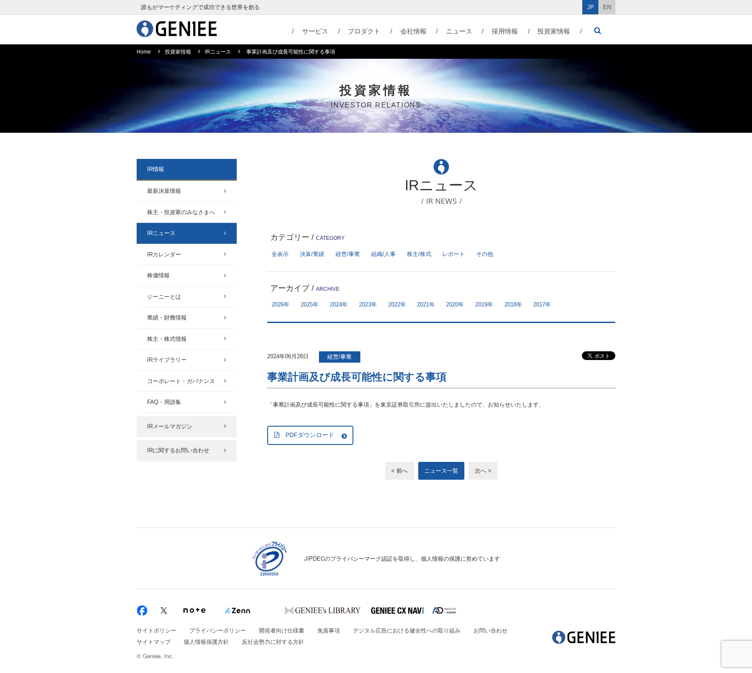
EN (607, 7)
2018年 (513, 304)
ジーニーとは (164, 296)
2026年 (280, 304)
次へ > (483, 471)
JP (590, 7)
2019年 (484, 304)
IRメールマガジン (169, 426)
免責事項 (328, 630)
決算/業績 (312, 254)
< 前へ (399, 471)
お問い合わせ (490, 630)
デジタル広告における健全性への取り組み (406, 630)
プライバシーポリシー (217, 630)
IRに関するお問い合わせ (178, 450)
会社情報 (413, 31)
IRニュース (218, 52)
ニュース (459, 31)
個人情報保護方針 (206, 641)
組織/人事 (383, 254)
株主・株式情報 (167, 339)
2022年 (397, 304)
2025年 (310, 304)
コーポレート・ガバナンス (181, 381)
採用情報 (505, 31)
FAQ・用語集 (164, 402)
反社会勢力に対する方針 (273, 641)
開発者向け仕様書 (281, 630)
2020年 (455, 304)
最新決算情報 (164, 191)
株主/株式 (419, 254)
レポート (453, 254)
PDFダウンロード (309, 434)
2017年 (542, 304)
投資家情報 (553, 31)
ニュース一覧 (441, 471)
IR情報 (155, 169)
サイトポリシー (156, 630)
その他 (484, 254)
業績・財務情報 (167, 317)
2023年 (368, 304)
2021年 (426, 304)
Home (144, 52)
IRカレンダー (164, 254)
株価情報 (158, 275)
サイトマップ (154, 641)
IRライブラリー (167, 360)
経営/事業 (348, 254)
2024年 (339, 304)
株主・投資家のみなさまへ (181, 212)
